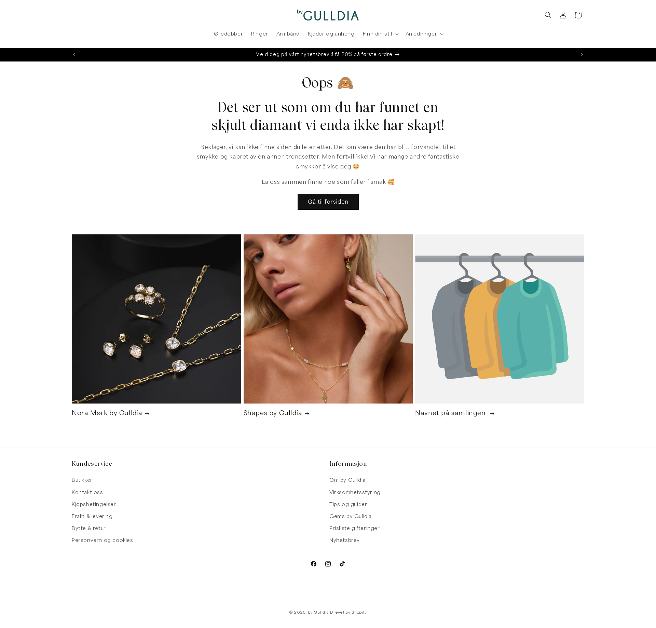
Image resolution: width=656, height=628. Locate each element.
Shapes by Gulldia (273, 413)
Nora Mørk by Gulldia (107, 413)
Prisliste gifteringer (354, 528)
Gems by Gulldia (350, 516)
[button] (380, 34)
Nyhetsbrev (344, 540)
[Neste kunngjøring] (581, 54)
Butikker (82, 480)
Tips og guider (348, 504)
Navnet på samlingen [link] (451, 413)
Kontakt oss (87, 492)
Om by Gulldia (347, 480)
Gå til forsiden (328, 202)
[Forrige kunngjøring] (74, 54)
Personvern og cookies (102, 540)
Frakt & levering (92, 516)
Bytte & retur (89, 528)
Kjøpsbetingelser (94, 504)
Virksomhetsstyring (355, 492)
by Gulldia (318, 612)
